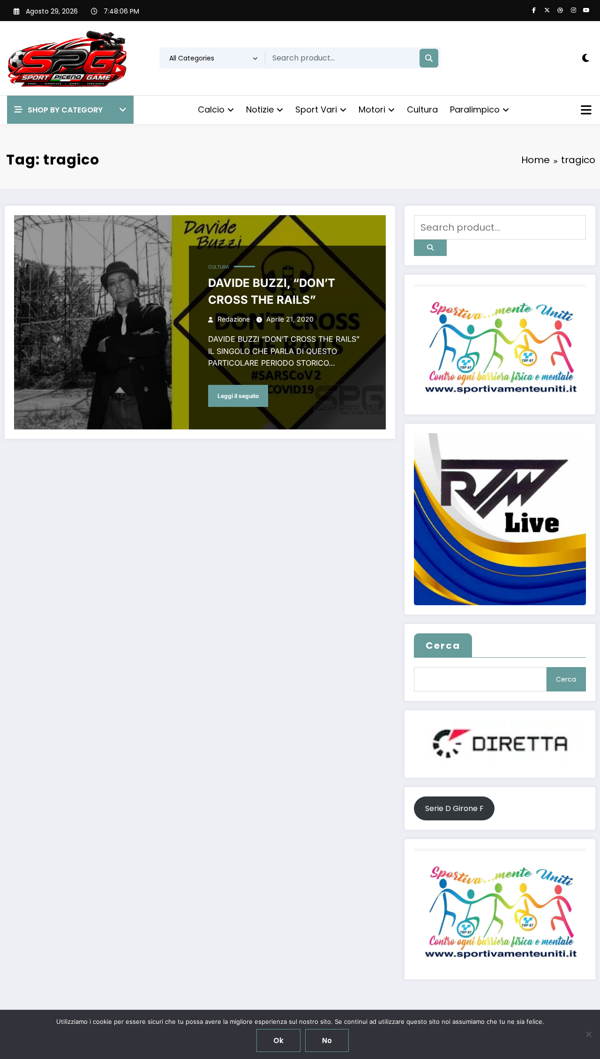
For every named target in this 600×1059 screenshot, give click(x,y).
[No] (588, 1034)
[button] (70, 110)
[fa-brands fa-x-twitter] (547, 10)
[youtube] (586, 10)
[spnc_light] (585, 58)
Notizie (260, 109)
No (327, 1040)
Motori (372, 109)
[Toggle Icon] (585, 111)
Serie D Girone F (454, 808)
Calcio (211, 109)
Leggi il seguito (238, 395)
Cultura (422, 109)
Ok (278, 1040)
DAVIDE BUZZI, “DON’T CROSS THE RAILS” (271, 291)
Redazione (234, 319)
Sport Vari (316, 109)
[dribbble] (560, 10)
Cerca (443, 645)
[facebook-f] (534, 10)
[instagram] (573, 10)
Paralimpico (475, 109)
